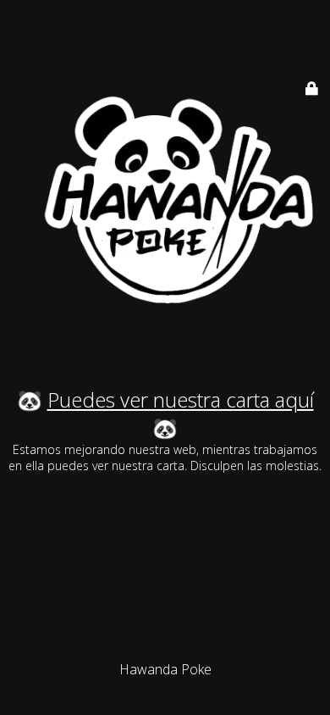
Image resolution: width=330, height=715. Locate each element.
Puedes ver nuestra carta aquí (180, 399)
